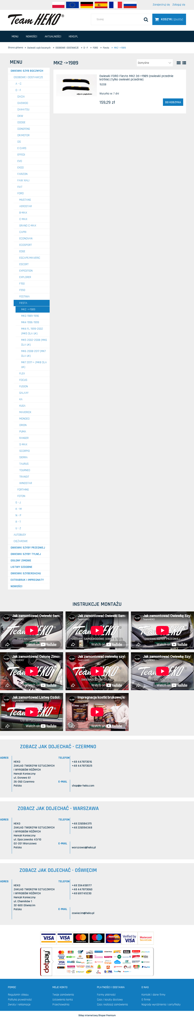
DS (19, 142)
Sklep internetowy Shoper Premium (97, 1015)
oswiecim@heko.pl (83, 913)
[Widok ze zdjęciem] (179, 63)
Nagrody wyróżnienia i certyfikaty (161, 1004)
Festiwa (24, 297)
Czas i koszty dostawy (110, 999)
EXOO (20, 168)
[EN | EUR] (72, 5)
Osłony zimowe (21, 561)
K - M (19, 509)
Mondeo (24, 419)
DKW (20, 116)
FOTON (21, 496)
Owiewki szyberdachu (26, 573)
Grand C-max (27, 226)
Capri (22, 232)
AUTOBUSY (20, 535)
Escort (24, 264)
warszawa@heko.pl (84, 847)
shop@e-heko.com (83, 786)
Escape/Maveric (29, 258)
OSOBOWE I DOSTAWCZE (28, 77)
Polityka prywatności (20, 999)
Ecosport (25, 245)
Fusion (23, 386)
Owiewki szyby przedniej (28, 548)
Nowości (16, 586)
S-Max (23, 444)
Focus (23, 380)
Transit (24, 477)
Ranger (24, 438)
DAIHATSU (23, 110)
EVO (19, 161)
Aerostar (25, 206)
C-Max (23, 219)
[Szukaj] (146, 19)
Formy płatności (106, 994)
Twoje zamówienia (63, 994)
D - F (18, 90)
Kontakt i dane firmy (153, 994)
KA (21, 399)
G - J (18, 502)
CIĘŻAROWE (21, 541)
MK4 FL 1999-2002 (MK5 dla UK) (32, 331)
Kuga (22, 406)
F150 (22, 284)
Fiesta (23, 303)
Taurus (24, 464)
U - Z (18, 528)
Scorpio (24, 451)
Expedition (26, 271)
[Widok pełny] (184, 63)
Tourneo (24, 470)
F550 (22, 290)
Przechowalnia (60, 1004)
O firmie (146, 999)
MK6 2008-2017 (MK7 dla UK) (33, 353)
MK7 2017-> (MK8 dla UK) (34, 364)
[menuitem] (15, 36)
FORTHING (23, 490)
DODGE (21, 122)
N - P (18, 515)
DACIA (21, 97)
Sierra (23, 457)
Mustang (25, 200)
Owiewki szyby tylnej (26, 554)
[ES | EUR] (101, 5)
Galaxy (23, 393)
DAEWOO (22, 103)
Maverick (25, 412)
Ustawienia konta (62, 999)
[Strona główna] (36, 19)
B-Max (23, 213)
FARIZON (22, 174)
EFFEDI (21, 155)
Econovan (25, 238)
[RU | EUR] (130, 5)
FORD (20, 193)
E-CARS (21, 148)
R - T (18, 522)
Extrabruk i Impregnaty (27, 580)
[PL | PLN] (58, 5)
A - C (18, 84)
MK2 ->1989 (28, 309)
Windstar (25, 483)
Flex (22, 374)
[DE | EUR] (87, 5)
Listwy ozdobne (21, 567)
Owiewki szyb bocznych (27, 71)
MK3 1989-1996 (30, 316)
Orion (23, 425)
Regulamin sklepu (18, 994)
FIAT (19, 187)
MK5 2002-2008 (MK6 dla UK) (34, 342)
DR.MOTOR (23, 135)
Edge (22, 251)
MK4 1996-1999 (30, 322)
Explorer (25, 277)
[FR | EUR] (115, 5)
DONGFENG (23, 129)
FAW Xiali (23, 180)
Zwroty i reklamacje (19, 1004)
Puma (22, 432)
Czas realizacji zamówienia (112, 1004)
